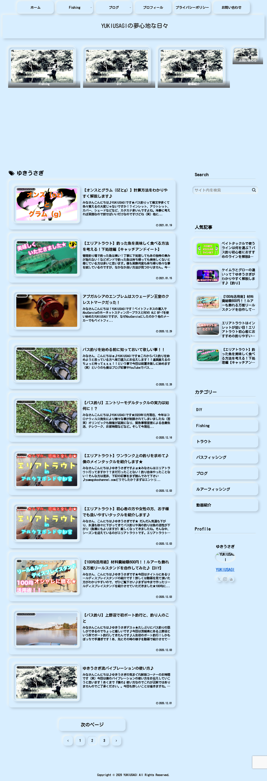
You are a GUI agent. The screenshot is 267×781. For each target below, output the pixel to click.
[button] (254, 190)
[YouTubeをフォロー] (231, 579)
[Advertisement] (133, 124)
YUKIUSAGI (225, 570)
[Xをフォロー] (219, 579)
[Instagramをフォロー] (225, 579)
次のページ (92, 724)
